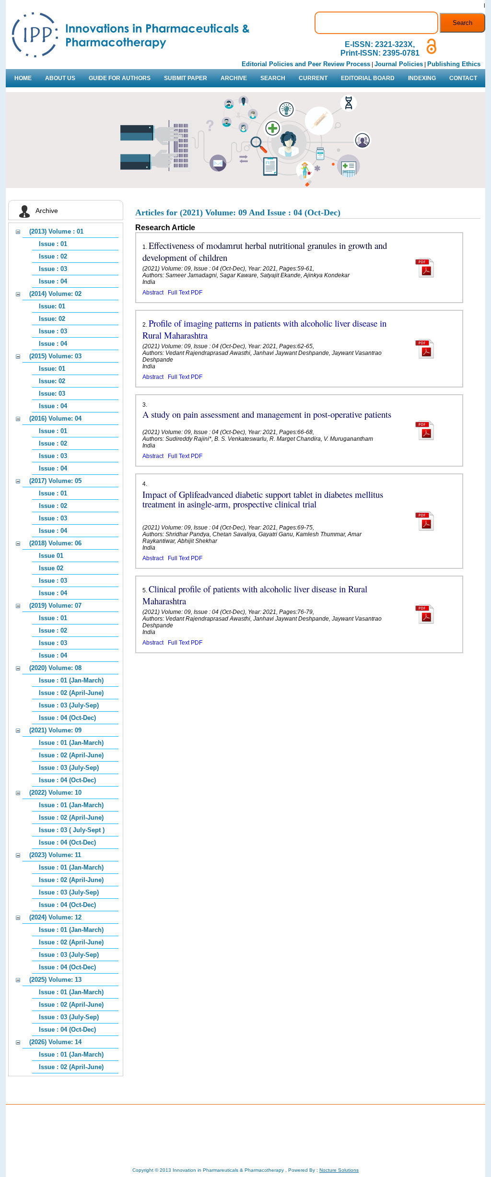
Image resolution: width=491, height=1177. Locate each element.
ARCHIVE (234, 78)
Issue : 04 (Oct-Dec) (67, 717)
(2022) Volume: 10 (55, 792)
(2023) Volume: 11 (55, 855)
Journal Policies (398, 64)
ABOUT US (60, 78)
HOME (23, 78)
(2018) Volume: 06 (55, 543)
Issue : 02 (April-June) (71, 692)
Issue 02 (51, 568)
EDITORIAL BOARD (368, 78)
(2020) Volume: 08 (55, 667)
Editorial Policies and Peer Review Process (306, 64)
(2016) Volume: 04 (55, 418)
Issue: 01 (52, 306)
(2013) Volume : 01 (56, 231)
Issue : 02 (53, 256)
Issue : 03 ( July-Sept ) (72, 830)
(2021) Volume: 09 (55, 730)
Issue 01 (51, 555)
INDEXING (422, 78)
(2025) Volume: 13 (55, 979)
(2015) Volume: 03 (55, 356)
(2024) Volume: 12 (55, 917)
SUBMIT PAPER (185, 78)
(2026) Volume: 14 (55, 1042)
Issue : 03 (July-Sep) (69, 705)
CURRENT (313, 78)
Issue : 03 (53, 268)
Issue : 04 (53, 281)
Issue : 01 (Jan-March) (71, 680)
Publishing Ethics (453, 64)
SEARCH (272, 78)
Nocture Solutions (339, 1170)
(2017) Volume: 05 (55, 480)
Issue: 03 (52, 393)
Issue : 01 (53, 243)
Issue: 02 (52, 318)
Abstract (153, 292)
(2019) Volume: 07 (55, 605)
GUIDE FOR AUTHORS (120, 78)
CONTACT (463, 78)
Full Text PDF (185, 292)
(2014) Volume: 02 (55, 293)
